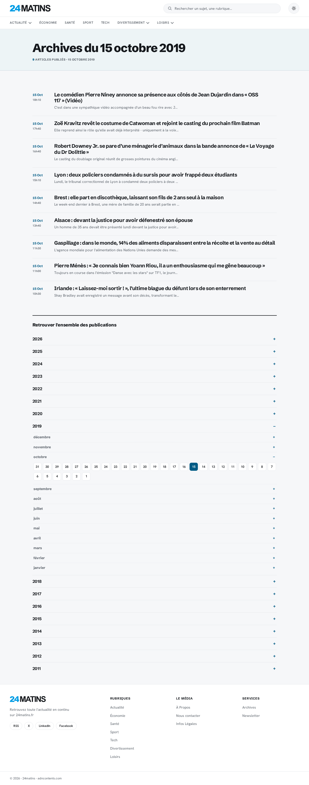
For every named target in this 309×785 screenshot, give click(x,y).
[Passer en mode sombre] (293, 8)
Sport (88, 23)
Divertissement (131, 23)
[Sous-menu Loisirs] (172, 23)
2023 (37, 376)
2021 (37, 401)
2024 (37, 363)
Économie (48, 23)
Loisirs (163, 23)
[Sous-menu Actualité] (29, 23)
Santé (70, 23)
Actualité (18, 23)
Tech (105, 23)
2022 (37, 388)
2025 (37, 351)
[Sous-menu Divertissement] (147, 23)
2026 (37, 338)
